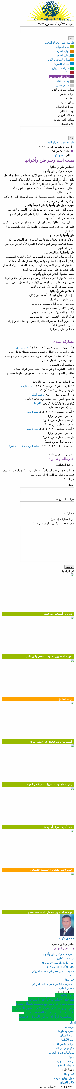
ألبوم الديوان (67, 1035)
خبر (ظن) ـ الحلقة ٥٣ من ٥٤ (57, 962)
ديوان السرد (63, 51)
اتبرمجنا (69, 979)
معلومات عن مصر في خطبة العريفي (52, 971)
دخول (71, 1056)
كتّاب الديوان (67, 1082)
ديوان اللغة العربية (59, 76)
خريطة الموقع (66, 1065)
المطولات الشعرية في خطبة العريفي (53, 984)
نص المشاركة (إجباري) (62, 519)
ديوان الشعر (63, 55)
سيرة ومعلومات (64, 1031)
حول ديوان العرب (64, 1078)
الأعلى (72, 1022)
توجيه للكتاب (62, 81)
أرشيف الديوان (65, 1061)
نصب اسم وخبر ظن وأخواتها (58, 954)
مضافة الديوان (62, 63)
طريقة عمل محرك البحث (59, 42)
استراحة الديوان (61, 68)
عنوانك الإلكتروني (65, 499)
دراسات (69, 1026)
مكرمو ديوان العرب (63, 1048)
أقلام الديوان (63, 46)
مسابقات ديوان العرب (61, 1052)
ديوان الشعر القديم (63, 1043)
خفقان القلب (66, 988)
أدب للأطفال (67, 1039)
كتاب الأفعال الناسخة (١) (60, 966)
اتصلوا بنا (69, 1073)
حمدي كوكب (58, 155)
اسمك (71, 485)
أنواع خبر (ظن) (65, 958)
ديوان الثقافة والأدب (58, 59)
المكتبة (66, 72)
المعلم (70, 975)
